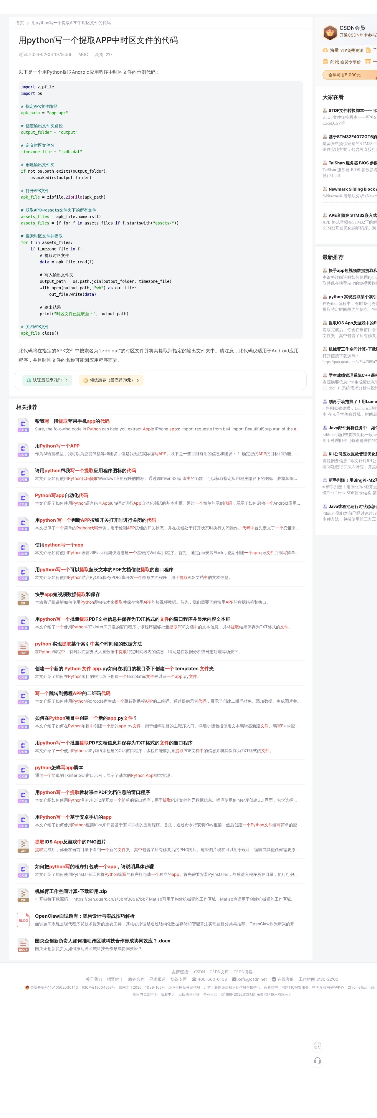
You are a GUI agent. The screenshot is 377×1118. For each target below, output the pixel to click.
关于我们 (94, 979)
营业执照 (210, 994)
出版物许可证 (189, 994)
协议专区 (179, 979)
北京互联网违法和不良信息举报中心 (232, 987)
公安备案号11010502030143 (54, 987)
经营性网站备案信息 (184, 987)
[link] (20, 23)
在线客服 (285, 979)
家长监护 (271, 987)
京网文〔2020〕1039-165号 (142, 987)
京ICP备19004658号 (98, 987)
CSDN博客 (243, 972)
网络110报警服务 (295, 987)
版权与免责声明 (145, 994)
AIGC (83, 54)
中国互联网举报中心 (328, 987)
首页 (20, 23)
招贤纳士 (115, 979)
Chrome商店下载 (361, 987)
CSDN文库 (219, 972)
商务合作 (136, 979)
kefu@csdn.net (252, 979)
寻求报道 (157, 979)
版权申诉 (168, 994)
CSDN (199, 972)
